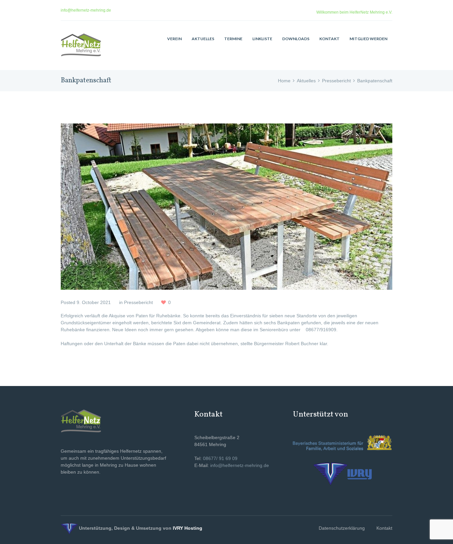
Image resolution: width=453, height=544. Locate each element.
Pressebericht (336, 80)
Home (284, 80)
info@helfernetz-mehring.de (86, 10)
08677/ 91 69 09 (220, 458)
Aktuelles (306, 80)
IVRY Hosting (187, 528)
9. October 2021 (94, 302)
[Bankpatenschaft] (226, 206)
